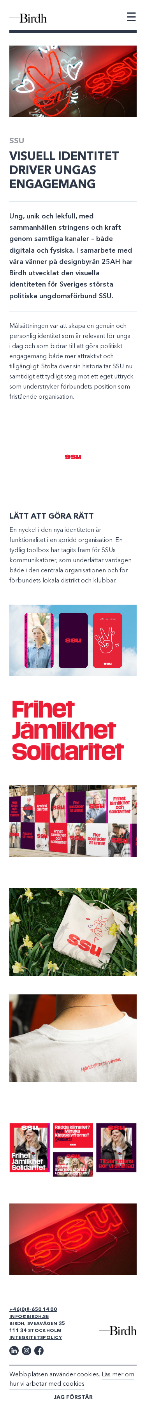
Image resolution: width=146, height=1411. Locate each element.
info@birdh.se (29, 1316)
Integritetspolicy (35, 1337)
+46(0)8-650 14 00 (33, 1309)
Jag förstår (73, 1397)
